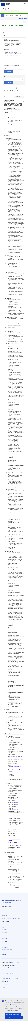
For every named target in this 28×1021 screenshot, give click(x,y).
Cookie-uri (4, 927)
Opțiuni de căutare (23, 18)
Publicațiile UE (4, 954)
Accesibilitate (4, 929)
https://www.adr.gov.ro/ (17, 845)
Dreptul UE (4, 944)
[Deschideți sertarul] (3, 23)
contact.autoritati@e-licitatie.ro (14, 839)
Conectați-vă (20, 5)
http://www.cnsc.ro (16, 809)
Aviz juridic (4, 924)
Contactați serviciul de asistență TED (9, 912)
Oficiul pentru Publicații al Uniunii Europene (11, 900)
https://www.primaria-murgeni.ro (14, 767)
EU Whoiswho (4, 952)
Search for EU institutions (7, 984)
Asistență (3, 909)
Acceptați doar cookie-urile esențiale (14, 1017)
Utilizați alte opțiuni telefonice (7, 973)
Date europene (5, 947)
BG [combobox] (5, 79)
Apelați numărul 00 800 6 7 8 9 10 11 (9, 971)
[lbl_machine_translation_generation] (16, 88)
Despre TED (4, 936)
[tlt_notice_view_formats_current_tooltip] (22, 96)
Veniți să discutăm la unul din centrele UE (10, 978)
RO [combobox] (5, 68)
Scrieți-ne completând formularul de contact (11, 975)
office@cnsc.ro (15, 802)
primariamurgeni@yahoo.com (14, 53)
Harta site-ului (4, 938)
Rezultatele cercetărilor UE (7, 949)
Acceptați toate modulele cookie (13, 1014)
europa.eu (12, 965)
